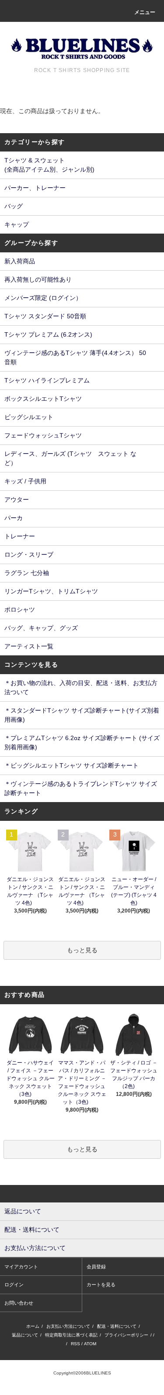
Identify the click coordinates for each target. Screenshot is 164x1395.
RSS (75, 1343)
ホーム (32, 1326)
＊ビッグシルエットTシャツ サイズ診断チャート (71, 765)
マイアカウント (21, 1266)
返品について (25, 1335)
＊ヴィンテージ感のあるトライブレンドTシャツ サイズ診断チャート (80, 788)
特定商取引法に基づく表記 (71, 1335)
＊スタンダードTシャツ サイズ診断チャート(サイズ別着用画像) (81, 715)
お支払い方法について (68, 1326)
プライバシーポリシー (126, 1335)
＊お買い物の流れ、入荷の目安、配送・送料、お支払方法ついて (80, 687)
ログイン (14, 1284)
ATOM (90, 1343)
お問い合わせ (18, 1302)
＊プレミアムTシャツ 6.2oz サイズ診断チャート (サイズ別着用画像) (82, 742)
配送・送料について (116, 1326)
